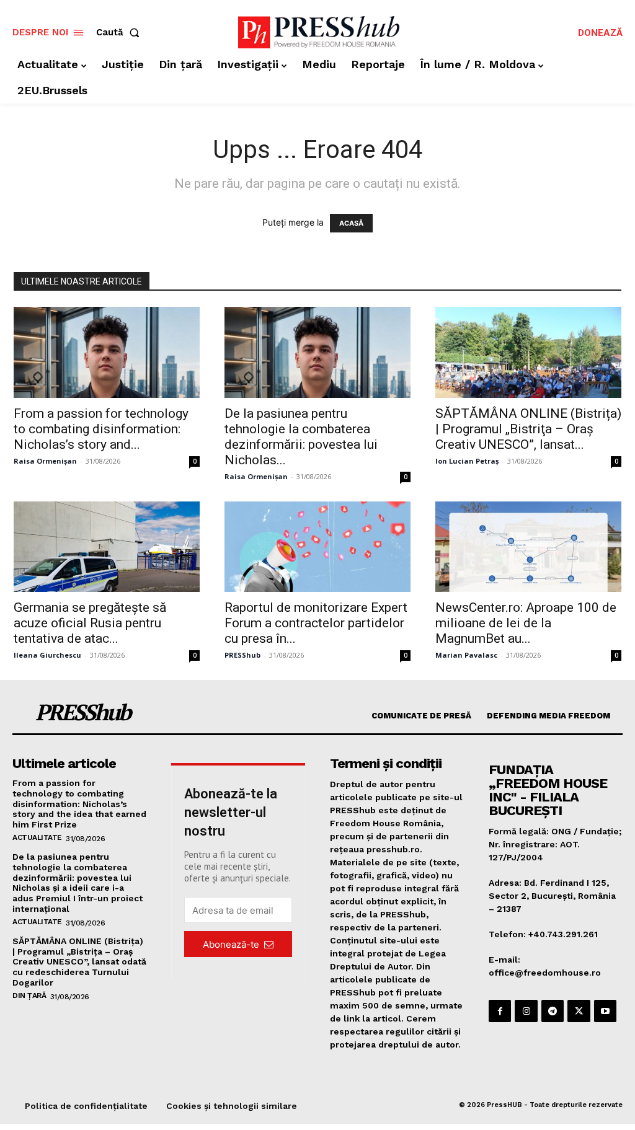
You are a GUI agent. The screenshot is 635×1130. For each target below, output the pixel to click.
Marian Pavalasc (466, 655)
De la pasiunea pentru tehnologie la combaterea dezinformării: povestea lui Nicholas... (301, 436)
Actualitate (37, 837)
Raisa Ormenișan (45, 461)
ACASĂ (351, 223)
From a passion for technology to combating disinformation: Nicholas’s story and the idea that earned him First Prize (79, 803)
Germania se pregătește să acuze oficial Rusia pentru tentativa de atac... (90, 623)
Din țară (29, 995)
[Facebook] (500, 1011)
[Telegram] (552, 1011)
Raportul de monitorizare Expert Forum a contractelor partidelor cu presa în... (315, 623)
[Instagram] (526, 1011)
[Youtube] (605, 1011)
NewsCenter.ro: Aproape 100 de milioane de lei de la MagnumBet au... (525, 623)
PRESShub (242, 655)
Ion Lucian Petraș (467, 461)
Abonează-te (231, 944)
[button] (120, 32)
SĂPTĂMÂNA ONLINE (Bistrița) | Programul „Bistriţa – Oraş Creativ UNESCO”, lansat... (528, 429)
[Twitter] (578, 1011)
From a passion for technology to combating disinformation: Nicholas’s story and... (101, 429)
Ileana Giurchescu (47, 655)
